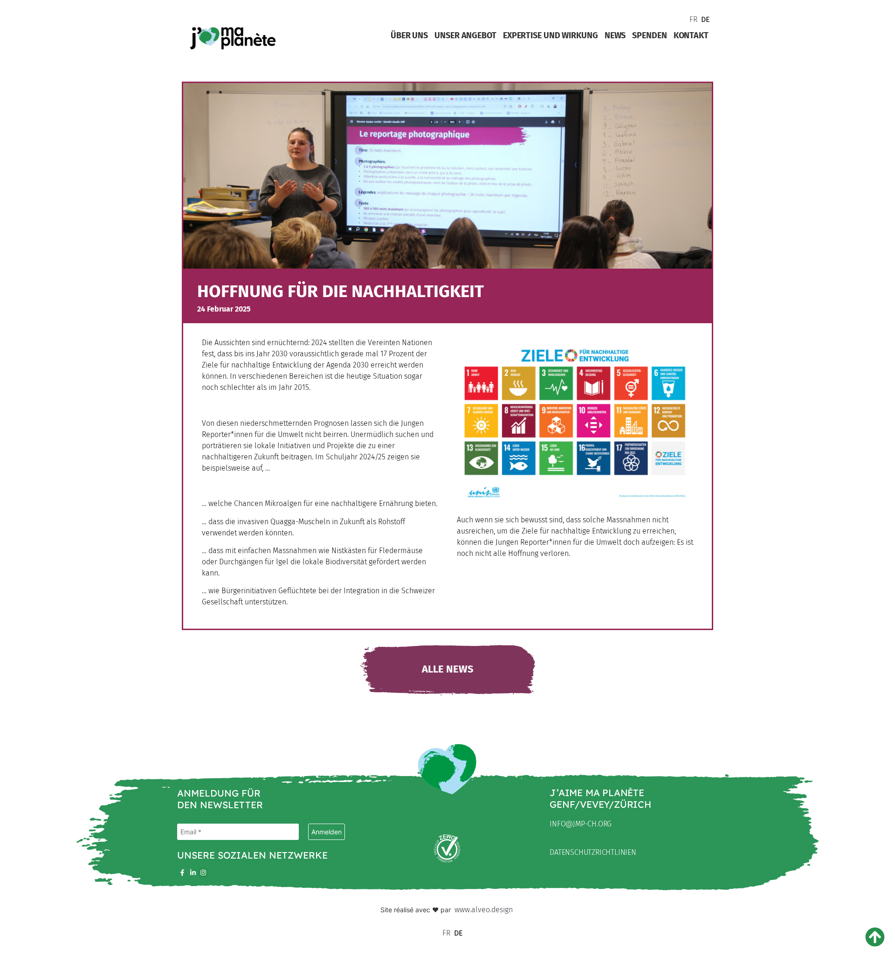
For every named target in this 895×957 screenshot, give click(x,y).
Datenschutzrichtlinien (593, 852)
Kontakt (691, 35)
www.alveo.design (483, 909)
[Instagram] (203, 872)
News (615, 35)
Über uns (409, 35)
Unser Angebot (465, 35)
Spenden (649, 35)
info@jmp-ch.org (581, 823)
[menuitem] (693, 19)
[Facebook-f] (182, 872)
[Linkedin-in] (192, 872)
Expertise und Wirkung (550, 35)
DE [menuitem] (705, 19)
